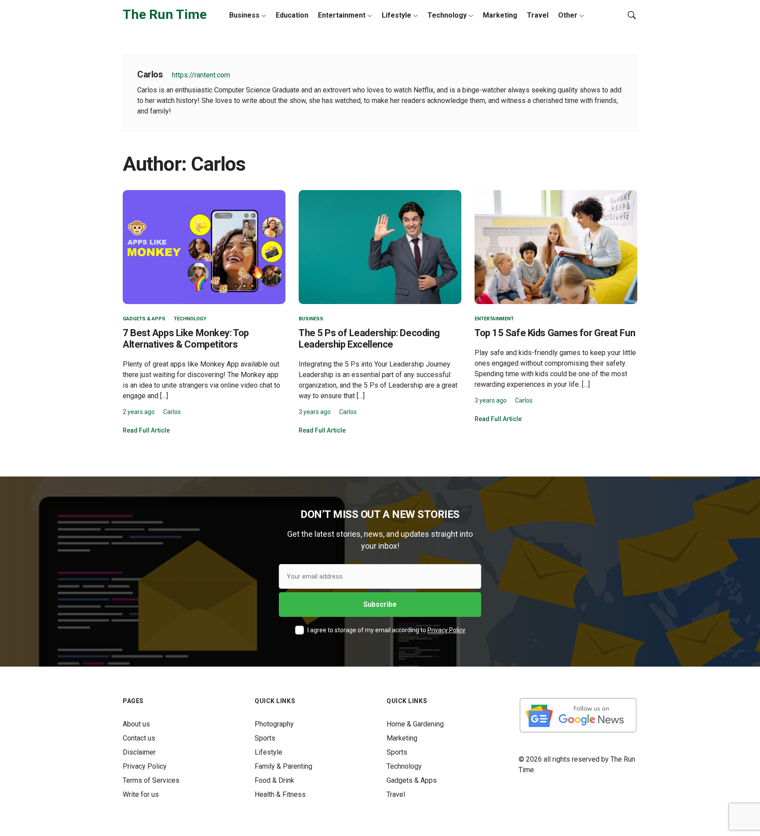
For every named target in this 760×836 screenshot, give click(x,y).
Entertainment (341, 15)
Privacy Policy (446, 630)
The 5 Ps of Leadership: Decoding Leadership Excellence (369, 338)
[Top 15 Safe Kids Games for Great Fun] (556, 246)
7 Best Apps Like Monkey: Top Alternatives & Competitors (186, 338)
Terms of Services (151, 780)
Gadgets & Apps (144, 319)
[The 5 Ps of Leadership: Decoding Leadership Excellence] (380, 246)
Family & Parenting (283, 766)
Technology (447, 15)
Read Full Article (146, 430)
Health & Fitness (280, 794)
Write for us (141, 794)
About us (136, 724)
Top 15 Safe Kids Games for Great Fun (555, 332)
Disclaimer (139, 752)
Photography (274, 724)
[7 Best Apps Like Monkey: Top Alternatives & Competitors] (204, 246)
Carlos (172, 411)
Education (292, 15)
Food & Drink (274, 780)
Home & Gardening (415, 724)
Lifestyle (396, 15)
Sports (265, 738)
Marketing (500, 15)
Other (567, 15)
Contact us (139, 738)
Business (244, 15)
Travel (537, 15)
